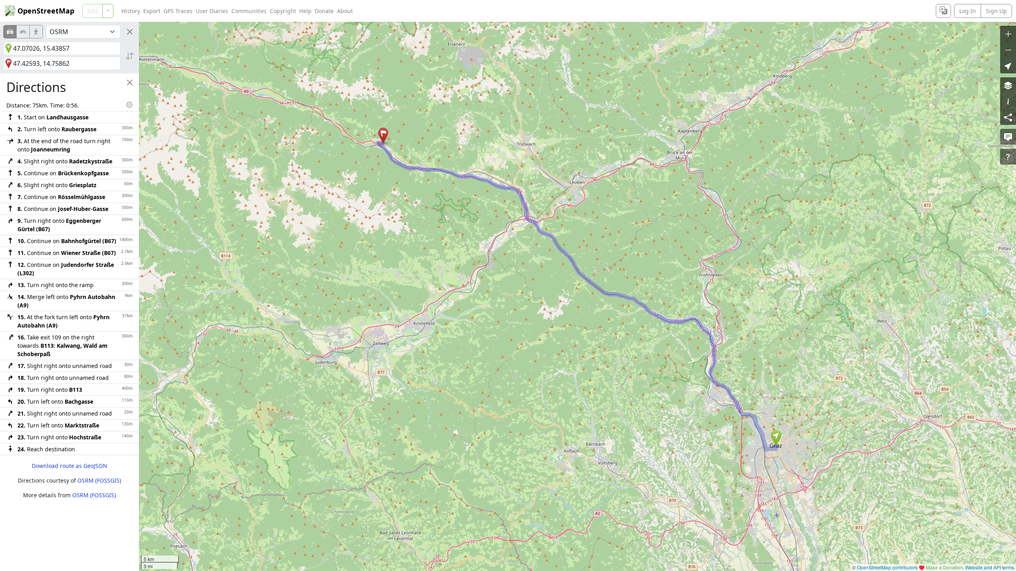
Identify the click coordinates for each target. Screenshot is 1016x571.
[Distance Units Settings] (129, 104)
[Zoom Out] (1008, 49)
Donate (324, 11)
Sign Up (996, 11)
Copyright (283, 11)
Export (151, 11)
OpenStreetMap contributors (887, 567)
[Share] (1008, 117)
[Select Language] (943, 11)
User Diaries (212, 11)
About (345, 11)
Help (305, 11)
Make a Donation (944, 567)
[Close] (130, 32)
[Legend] (1008, 101)
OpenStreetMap (45, 10)
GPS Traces (178, 11)
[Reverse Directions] (130, 56)
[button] (776, 438)
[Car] (10, 31)
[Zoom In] (1008, 34)
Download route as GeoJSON (69, 465)
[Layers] (1008, 85)
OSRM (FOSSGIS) (99, 480)
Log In (967, 11)
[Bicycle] (23, 31)
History (130, 11)
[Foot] (36, 31)
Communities (249, 11)
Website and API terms (989, 567)
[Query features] (1008, 157)
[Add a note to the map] (1008, 137)
